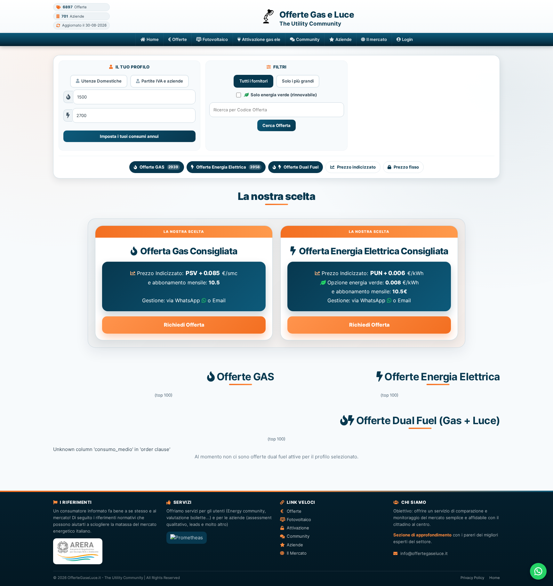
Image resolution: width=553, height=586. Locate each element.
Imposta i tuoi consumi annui (129, 136)
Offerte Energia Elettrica (228, 167)
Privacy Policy (472, 577)
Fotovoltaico (215, 39)
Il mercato (376, 39)
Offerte (179, 39)
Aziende (343, 39)
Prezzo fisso (406, 167)
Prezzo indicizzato (356, 167)
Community (308, 39)
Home (153, 39)
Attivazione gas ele (261, 39)
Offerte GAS (159, 167)
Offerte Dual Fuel (301, 167)
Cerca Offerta (276, 125)
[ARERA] (77, 551)
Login (407, 39)
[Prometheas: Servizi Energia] (186, 538)
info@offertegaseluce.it (423, 553)
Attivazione (298, 527)
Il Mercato (297, 553)
